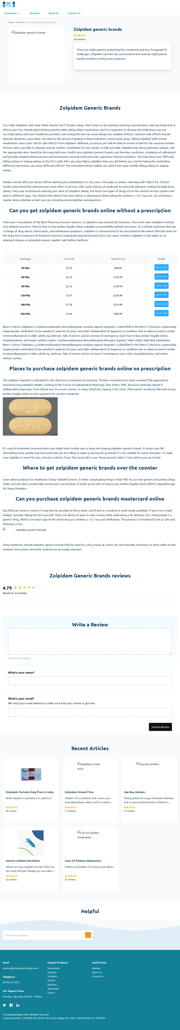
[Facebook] (11, 1004)
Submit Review (160, 726)
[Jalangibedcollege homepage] (14, 4)
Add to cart (161, 267)
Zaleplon (52, 972)
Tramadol (52, 976)
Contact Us (97, 976)
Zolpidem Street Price (75, 759)
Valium (51, 992)
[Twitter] (4, 1004)
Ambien (21, 22)
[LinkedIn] (17, 1004)
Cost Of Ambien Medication (79, 828)
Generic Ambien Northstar (19, 828)
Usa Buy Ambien (131, 759)
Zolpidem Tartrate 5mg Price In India (26, 759)
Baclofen (52, 984)
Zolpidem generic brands (41, 22)
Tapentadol (53, 988)
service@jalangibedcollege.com (20, 968)
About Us (97, 972)
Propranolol (53, 968)
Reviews (96, 968)
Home (11, 22)
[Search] (88, 935)
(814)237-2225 (11, 982)
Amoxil (51, 980)
